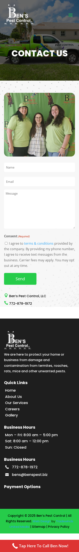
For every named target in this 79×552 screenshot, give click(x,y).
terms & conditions (38, 243)
